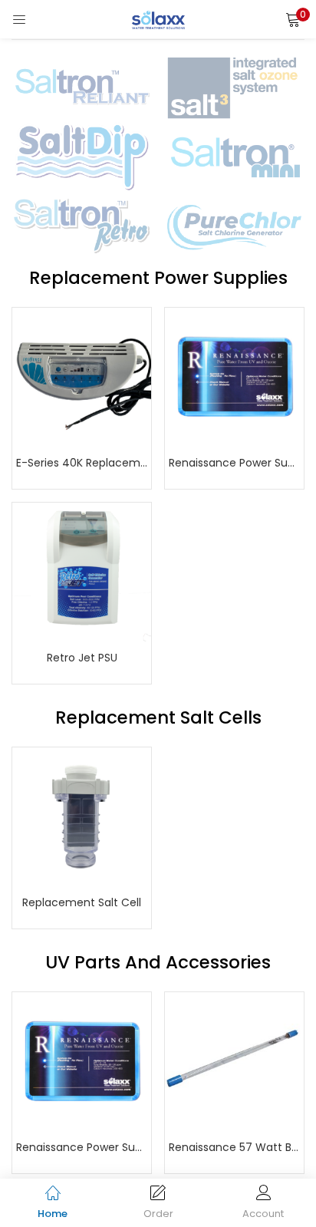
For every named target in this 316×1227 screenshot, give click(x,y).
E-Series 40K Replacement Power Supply (81, 463)
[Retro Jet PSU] (81, 571)
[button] (292, 19)
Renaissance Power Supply (234, 463)
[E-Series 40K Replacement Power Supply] (81, 376)
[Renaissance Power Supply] (234, 376)
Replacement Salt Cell (81, 902)
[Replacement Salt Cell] (81, 816)
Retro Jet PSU (82, 658)
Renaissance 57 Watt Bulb (234, 1147)
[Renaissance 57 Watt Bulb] (234, 1061)
